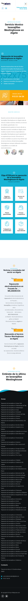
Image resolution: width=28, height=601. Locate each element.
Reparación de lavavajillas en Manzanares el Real (13, 525)
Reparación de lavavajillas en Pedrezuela (11, 490)
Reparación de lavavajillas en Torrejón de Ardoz (13, 448)
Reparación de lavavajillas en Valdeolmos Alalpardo (14, 492)
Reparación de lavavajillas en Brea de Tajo (11, 479)
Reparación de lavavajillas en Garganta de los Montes (12, 428)
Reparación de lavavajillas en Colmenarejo (11, 515)
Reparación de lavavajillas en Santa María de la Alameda (12, 434)
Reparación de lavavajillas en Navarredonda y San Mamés (13, 421)
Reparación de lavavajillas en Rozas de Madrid (12, 477)
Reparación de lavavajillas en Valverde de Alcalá (13, 475)
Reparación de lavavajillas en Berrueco (10, 534)
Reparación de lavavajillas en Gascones (11, 503)
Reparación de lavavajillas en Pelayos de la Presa (13, 521)
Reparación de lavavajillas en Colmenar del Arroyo (13, 540)
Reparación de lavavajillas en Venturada (11, 412)
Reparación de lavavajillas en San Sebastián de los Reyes (13, 470)
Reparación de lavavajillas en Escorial (10, 549)
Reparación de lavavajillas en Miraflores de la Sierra (14, 551)
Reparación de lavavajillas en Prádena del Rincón (13, 530)
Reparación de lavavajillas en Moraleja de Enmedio (13, 451)
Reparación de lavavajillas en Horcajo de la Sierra (13, 532)
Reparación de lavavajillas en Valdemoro (11, 560)
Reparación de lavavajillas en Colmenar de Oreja (13, 414)
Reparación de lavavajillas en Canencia (10, 442)
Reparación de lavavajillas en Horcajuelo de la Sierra (12, 487)
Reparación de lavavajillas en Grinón (10, 501)
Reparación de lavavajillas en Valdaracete (11, 543)
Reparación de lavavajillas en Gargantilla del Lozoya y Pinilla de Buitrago (14, 496)
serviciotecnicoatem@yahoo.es (11, 576)
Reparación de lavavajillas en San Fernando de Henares (12, 557)
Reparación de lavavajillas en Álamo (10, 505)
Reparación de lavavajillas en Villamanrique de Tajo (13, 405)
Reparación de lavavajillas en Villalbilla (10, 460)
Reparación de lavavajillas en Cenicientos (11, 499)
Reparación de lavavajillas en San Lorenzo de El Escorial (13, 445)
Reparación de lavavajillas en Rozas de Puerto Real (14, 553)
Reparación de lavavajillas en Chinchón (10, 523)
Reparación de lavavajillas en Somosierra (11, 466)
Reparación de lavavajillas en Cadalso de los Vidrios (12, 537)
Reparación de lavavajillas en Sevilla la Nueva (12, 425)
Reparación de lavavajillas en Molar (10, 545)
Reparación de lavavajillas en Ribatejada (11, 519)
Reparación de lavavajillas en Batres (10, 547)
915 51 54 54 (6, 578)
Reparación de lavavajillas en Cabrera (10, 453)
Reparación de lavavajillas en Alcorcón (10, 484)
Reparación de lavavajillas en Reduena (10, 416)
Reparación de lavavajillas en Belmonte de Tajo (12, 473)
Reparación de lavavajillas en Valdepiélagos (12, 407)
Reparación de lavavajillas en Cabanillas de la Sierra (14, 431)
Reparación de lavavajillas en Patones (10, 418)
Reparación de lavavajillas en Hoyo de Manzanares (13, 527)
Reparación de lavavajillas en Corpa (10, 410)
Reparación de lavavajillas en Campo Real (11, 403)
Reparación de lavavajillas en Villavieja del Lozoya (13, 507)
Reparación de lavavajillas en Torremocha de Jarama (12, 439)
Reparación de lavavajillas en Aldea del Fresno (12, 517)
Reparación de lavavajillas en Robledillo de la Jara (13, 510)
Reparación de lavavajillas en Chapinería (11, 481)
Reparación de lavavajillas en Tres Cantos (11, 455)
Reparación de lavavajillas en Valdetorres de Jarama (12, 463)
